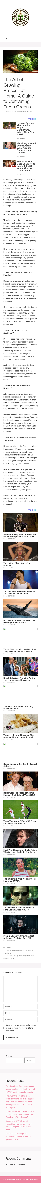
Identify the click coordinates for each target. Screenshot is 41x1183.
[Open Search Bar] (37, 38)
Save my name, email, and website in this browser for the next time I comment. (21, 1028)
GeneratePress (33, 1179)
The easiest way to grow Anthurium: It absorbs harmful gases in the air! (18, 1136)
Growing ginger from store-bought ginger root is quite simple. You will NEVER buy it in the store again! (20, 1089)
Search (9, 1056)
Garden (8, 948)
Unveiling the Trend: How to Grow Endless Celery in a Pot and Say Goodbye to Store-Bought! (20, 1114)
